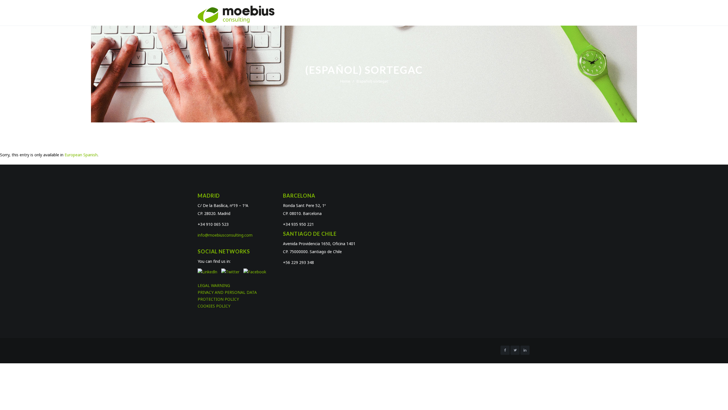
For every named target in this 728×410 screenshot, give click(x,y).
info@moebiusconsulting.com (225, 235)
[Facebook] (505, 350)
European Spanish (81, 154)
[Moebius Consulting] (236, 14)
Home (345, 81)
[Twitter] (515, 350)
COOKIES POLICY (214, 306)
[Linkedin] (525, 350)
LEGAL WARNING (214, 285)
